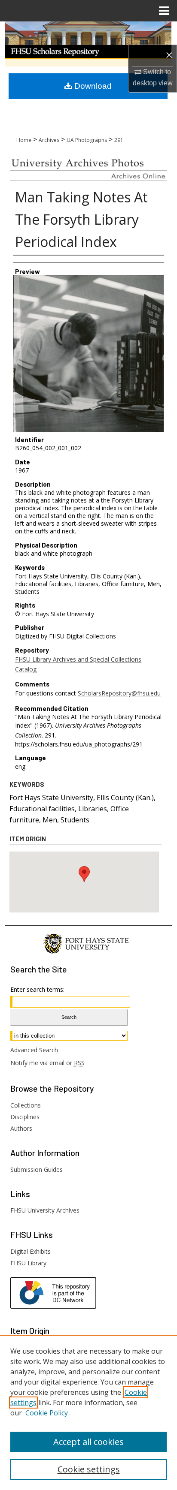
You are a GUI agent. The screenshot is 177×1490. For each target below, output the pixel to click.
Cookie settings (89, 1469)
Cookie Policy (46, 1413)
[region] (88, 1412)
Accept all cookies (88, 1442)
